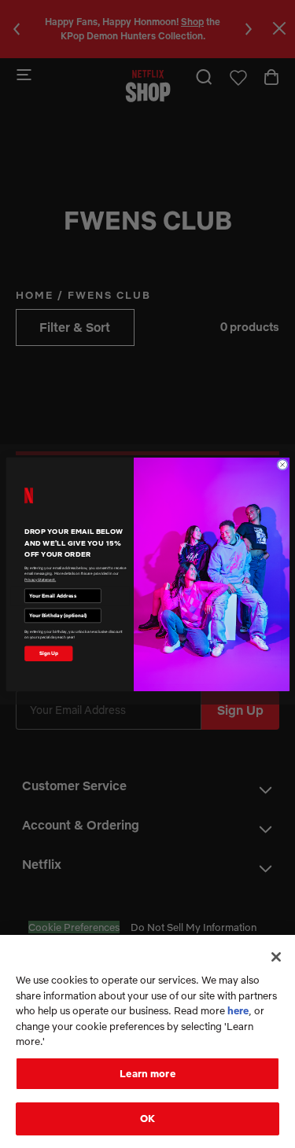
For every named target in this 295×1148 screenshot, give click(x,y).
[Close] (276, 957)
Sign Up (48, 652)
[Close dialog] (282, 464)
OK (147, 1118)
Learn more (147, 1073)
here (238, 1010)
